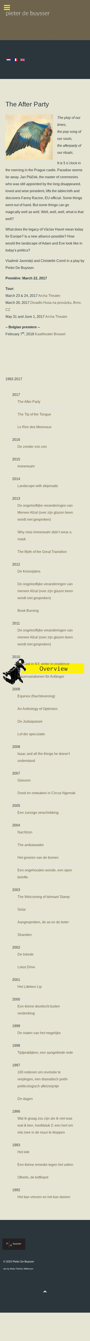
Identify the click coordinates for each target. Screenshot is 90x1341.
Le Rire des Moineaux (34, 427)
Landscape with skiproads (37, 486)
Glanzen (24, 780)
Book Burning (28, 610)
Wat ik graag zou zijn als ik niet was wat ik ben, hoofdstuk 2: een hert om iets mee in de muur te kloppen (45, 1125)
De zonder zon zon (32, 446)
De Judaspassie (30, 721)
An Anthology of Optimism (37, 709)
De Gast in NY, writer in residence (43, 664)
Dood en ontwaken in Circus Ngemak (46, 793)
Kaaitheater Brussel (50, 334)
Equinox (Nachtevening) (36, 696)
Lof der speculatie (31, 734)
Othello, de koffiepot (32, 1177)
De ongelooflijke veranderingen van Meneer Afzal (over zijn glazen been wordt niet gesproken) (45, 512)
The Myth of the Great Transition (42, 552)
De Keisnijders (28, 571)
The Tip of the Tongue (34, 414)
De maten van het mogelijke (39, 1033)
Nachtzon (24, 832)
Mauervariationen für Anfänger (40, 676)
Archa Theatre (49, 296)
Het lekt (23, 1152)
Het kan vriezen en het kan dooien (43, 1197)
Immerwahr (26, 466)
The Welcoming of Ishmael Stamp (43, 897)
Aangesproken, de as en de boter (43, 922)
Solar (21, 909)
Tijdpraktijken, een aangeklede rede (45, 1052)
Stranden (24, 935)
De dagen (25, 1099)
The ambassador (30, 845)
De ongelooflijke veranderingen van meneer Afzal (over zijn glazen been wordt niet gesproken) (45, 591)
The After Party (28, 402)
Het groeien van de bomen (38, 857)
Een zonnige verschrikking (38, 812)
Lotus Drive (26, 967)
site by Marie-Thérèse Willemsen (18, 1269)
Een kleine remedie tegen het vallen (45, 1165)
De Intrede (25, 954)
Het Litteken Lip (29, 987)
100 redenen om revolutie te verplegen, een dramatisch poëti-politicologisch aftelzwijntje (42, 1079)
